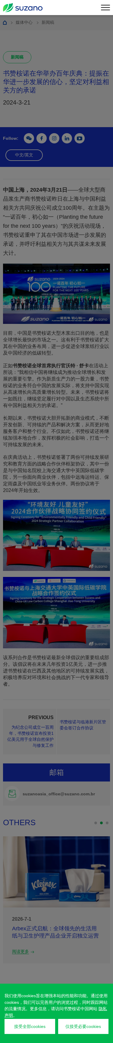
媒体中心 (24, 22)
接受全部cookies (30, 1026)
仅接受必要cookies (83, 1026)
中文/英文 (24, 154)
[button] (95, 823)
